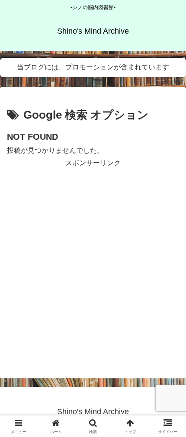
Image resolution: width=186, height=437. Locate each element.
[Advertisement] (93, 262)
